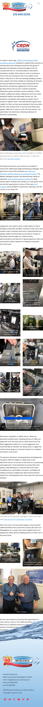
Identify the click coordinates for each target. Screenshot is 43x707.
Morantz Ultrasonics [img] (17, 7)
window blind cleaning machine (19, 179)
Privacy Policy (29, 690)
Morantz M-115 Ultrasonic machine (18, 519)
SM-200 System (13, 159)
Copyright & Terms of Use (12, 693)
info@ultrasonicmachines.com (19, 680)
